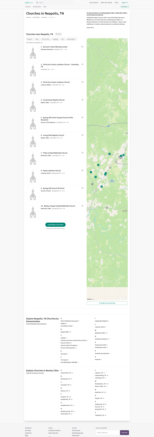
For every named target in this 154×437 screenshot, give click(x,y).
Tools (116, 3)
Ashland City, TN (66, 373)
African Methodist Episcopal (69, 321)
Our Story (28, 430)
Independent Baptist (101, 321)
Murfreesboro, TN (100, 384)
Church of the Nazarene (68, 348)
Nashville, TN (99, 392)
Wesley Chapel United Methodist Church (55, 211)
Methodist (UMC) (100, 333)
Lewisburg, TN (99, 378)
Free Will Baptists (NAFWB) (69, 362)
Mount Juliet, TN (100, 386)
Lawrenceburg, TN (100, 375)
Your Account (76, 430)
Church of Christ (66, 343)
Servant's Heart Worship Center (55, 52)
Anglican (63, 323)
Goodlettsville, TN (66, 405)
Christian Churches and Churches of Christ (73, 340)
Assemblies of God (66, 326)
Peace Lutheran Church (55, 176)
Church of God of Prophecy (69, 345)
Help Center (75, 436)
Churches (28, 7)
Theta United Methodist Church (55, 158)
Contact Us (28, 433)
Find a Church (94, 3)
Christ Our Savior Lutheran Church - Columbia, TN (55, 70)
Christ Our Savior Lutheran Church (55, 88)
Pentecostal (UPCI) (100, 345)
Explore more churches (108, 303)
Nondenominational (101, 339)
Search (59, 34)
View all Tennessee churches (35, 373)
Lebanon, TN (99, 373)
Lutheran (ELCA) (100, 327)
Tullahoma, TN (99, 415)
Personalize (125, 7)
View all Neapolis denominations (36, 324)
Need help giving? (77, 433)
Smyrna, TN (98, 407)
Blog (26, 436)
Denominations (37, 7)
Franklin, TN (64, 397)
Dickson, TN (64, 391)
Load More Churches (55, 224)
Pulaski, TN (98, 398)
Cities (44, 7)
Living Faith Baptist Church (55, 141)
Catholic (63, 338)
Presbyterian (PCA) (100, 347)
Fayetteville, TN (65, 399)
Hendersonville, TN (67, 411)
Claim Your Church (106, 3)
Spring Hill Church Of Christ (55, 194)
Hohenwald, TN (65, 414)
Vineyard (97, 359)
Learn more (90, 28)
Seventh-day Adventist (102, 353)
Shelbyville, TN (99, 404)
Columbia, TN (65, 385)
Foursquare (64, 360)
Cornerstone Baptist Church (55, 105)
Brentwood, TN (65, 379)
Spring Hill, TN (99, 409)
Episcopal (64, 354)
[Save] (82, 46)
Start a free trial (53, 433)
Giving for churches (54, 430)
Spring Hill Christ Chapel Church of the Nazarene (55, 123)
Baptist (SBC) (65, 332)
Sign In (124, 3)
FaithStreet (29, 2)
